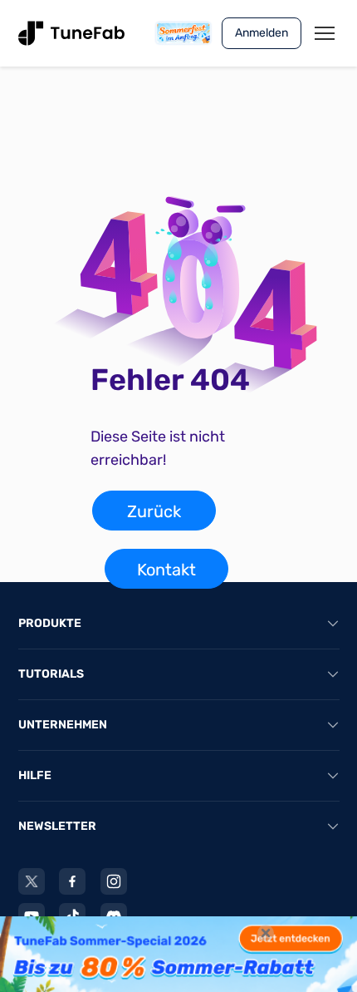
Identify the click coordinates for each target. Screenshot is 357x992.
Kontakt (166, 570)
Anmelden (261, 33)
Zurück (154, 511)
